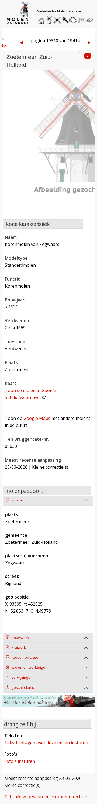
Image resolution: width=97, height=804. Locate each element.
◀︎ (21, 42)
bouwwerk (20, 638)
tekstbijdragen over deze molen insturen (46, 743)
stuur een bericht (91, 20)
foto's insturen (19, 761)
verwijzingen (22, 678)
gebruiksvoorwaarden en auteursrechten (46, 797)
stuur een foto (81, 20)
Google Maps (36, 418)
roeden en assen (26, 657)
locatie (17, 500)
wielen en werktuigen (29, 667)
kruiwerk (19, 647)
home (42, 18)
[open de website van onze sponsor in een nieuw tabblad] (48, 704)
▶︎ (89, 42)
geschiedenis (23, 688)
